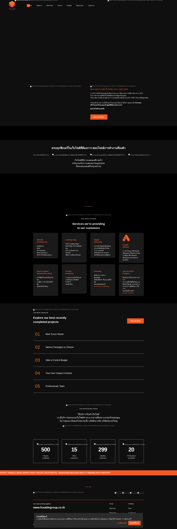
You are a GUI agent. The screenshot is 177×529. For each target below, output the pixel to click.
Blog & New (79, 5)
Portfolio (69, 5)
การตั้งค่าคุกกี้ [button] (121, 523)
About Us (112, 508)
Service (60, 5)
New (129, 508)
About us (39, 5)
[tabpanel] (121, 181)
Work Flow (49, 5)
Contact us (91, 5)
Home (30, 5)
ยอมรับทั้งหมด (134, 523)
